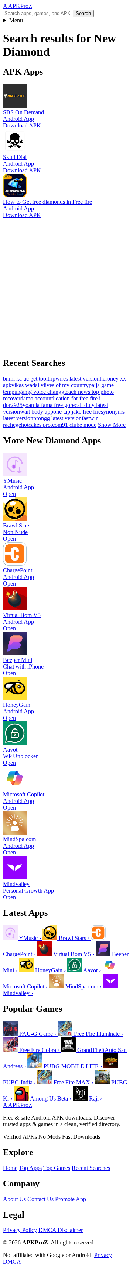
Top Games (56, 1168)
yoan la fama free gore (49, 405)
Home (10, 1168)
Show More (112, 425)
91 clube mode (79, 425)
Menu (16, 20)
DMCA (12, 1261)
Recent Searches (91, 1168)
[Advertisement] (66, 285)
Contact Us (40, 1199)
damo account (36, 398)
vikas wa (21, 385)
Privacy (103, 1255)
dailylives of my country (60, 385)
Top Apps (30, 1168)
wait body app (36, 411)
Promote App (70, 1199)
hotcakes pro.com (41, 425)
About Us (14, 1199)
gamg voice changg (41, 392)
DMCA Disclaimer (60, 1230)
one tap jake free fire (77, 411)
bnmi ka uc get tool (25, 378)
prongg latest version (57, 418)
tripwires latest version (74, 378)
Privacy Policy (20, 1230)
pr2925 (14, 405)
